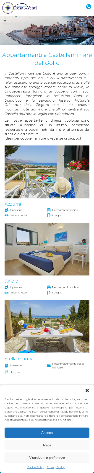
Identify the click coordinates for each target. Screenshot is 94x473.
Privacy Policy (56, 467)
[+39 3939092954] (88, 7)
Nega (47, 445)
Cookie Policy (35, 467)
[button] (87, 390)
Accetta (47, 433)
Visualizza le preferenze (47, 458)
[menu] (80, 7)
